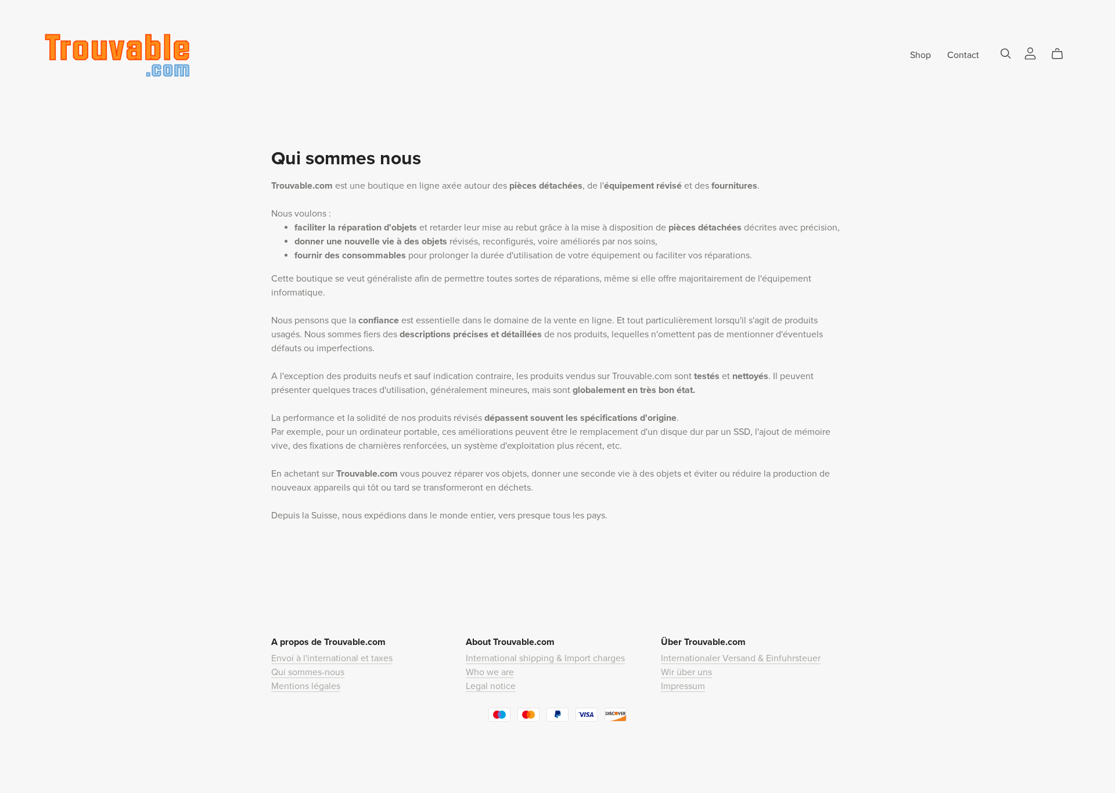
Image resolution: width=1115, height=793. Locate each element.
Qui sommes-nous (307, 672)
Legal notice (491, 686)
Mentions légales (305, 686)
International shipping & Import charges (545, 658)
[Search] (1006, 53)
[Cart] (1062, 54)
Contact (963, 54)
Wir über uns (686, 672)
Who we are (490, 672)
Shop (920, 54)
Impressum (683, 686)
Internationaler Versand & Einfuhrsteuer (741, 658)
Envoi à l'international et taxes (332, 658)
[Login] (1030, 52)
